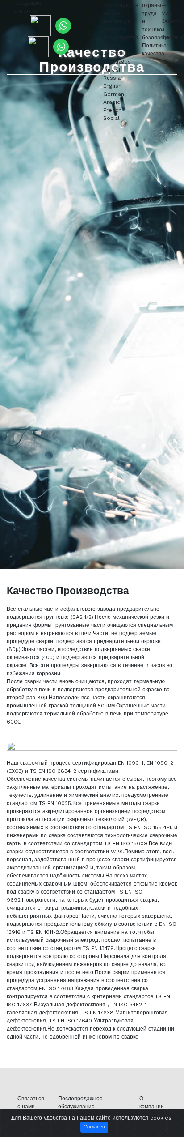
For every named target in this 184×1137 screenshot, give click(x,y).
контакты (26, 11)
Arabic (111, 102)
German (113, 94)
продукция (27, 3)
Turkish (112, 70)
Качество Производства (91, 60)
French (112, 110)
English (112, 86)
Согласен (94, 1127)
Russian (113, 78)
